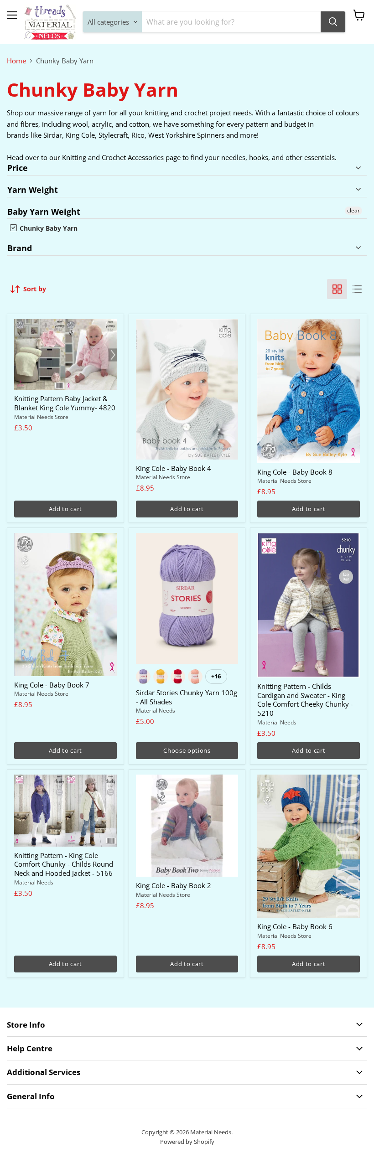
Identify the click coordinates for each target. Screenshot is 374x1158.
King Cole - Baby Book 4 (173, 468)
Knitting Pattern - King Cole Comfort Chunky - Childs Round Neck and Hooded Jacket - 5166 (63, 864)
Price (17, 168)
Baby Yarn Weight (43, 211)
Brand (19, 248)
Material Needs (155, 710)
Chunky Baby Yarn (48, 228)
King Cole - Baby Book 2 (173, 885)
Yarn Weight (32, 189)
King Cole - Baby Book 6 (294, 926)
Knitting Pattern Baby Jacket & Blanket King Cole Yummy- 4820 (64, 403)
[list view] (357, 289)
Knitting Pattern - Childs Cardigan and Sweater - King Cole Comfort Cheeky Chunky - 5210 (305, 700)
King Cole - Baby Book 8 (294, 471)
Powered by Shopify (187, 1141)
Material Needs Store (41, 417)
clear (353, 210)
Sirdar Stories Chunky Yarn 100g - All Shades (186, 697)
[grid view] (337, 289)
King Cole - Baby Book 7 (51, 684)
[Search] (333, 21)
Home (16, 61)
